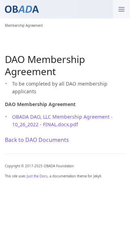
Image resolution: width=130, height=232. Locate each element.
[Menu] (121, 9)
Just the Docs (37, 176)
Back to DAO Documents (37, 140)
